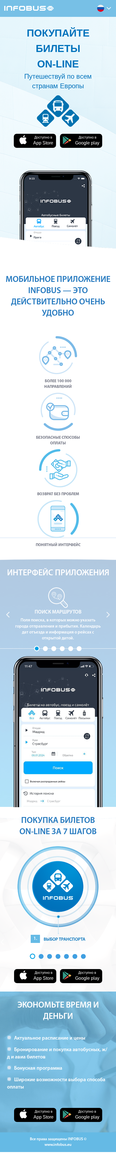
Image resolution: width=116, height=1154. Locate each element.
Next (108, 614)
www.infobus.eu (58, 1145)
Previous (8, 614)
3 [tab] (54, 648)
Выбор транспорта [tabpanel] (59, 939)
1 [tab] (37, 648)
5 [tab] (70, 648)
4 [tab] (62, 648)
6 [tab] (79, 648)
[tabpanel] (58, 614)
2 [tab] (45, 648)
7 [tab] (83, 956)
